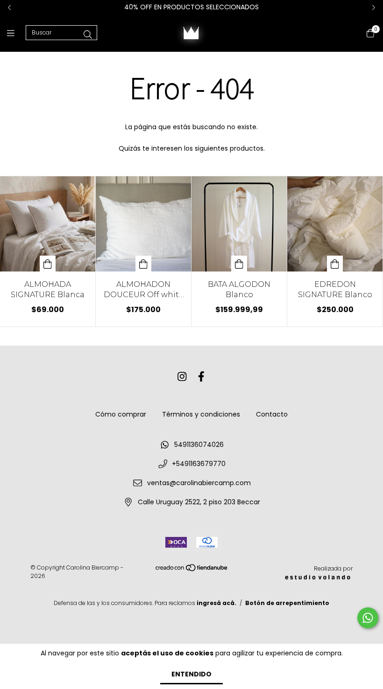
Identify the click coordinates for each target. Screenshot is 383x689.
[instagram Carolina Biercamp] (182, 376)
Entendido (191, 674)
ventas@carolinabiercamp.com (199, 482)
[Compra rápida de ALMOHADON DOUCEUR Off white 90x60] (143, 263)
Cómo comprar (120, 414)
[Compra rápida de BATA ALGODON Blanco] (239, 263)
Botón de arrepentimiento (287, 603)
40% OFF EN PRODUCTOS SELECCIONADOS (191, 7)
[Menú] (16, 33)
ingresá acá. (216, 603)
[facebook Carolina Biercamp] (201, 376)
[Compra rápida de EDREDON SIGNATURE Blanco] (335, 263)
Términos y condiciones (201, 414)
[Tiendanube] (192, 570)
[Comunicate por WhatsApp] (367, 617)
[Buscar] (88, 35)
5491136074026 (199, 444)
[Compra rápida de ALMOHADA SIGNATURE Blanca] (48, 263)
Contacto (272, 414)
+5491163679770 (199, 463)
